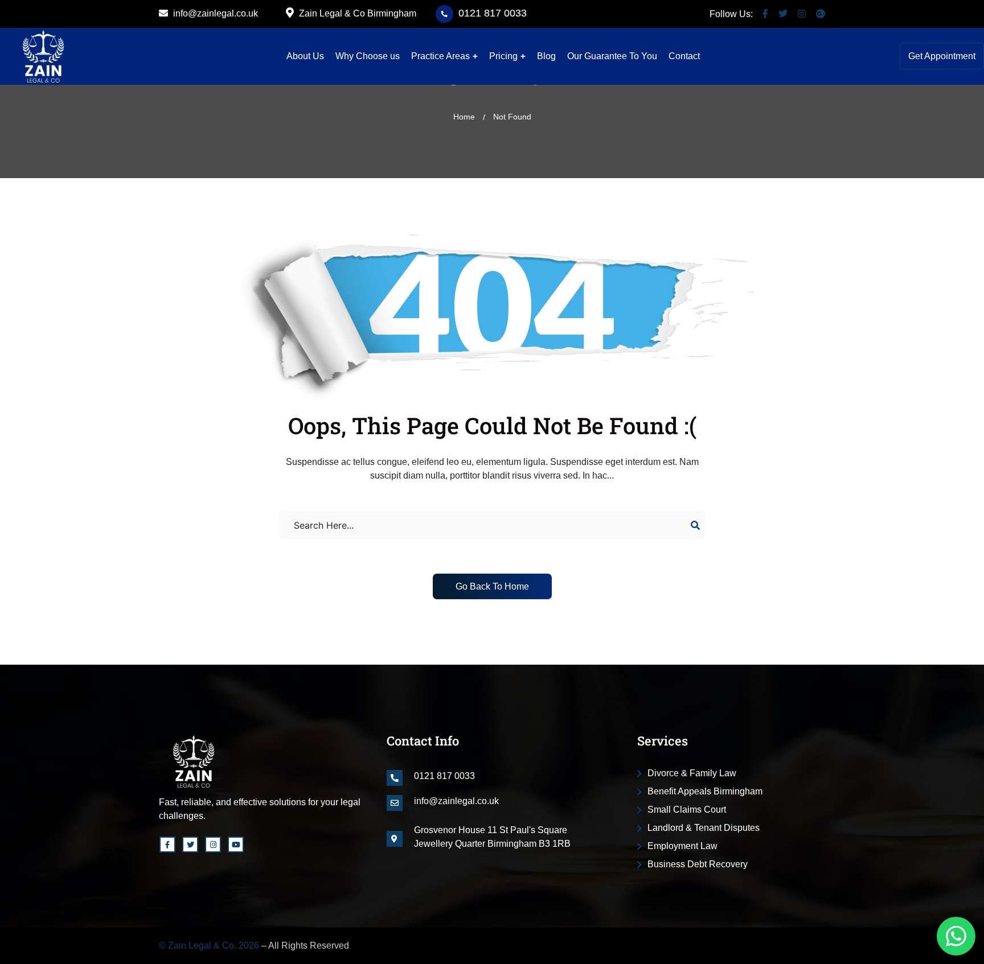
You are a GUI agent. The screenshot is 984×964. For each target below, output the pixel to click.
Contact (684, 56)
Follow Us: (731, 14)
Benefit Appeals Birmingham (704, 791)
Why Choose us (367, 56)
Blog (546, 56)
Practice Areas (440, 56)
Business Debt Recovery (697, 864)
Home (464, 116)
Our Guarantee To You (612, 56)
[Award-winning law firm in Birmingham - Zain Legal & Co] (43, 56)
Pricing (503, 56)
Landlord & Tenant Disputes (703, 828)
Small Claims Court (686, 809)
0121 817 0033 (492, 13)
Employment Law (682, 846)
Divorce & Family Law (691, 773)
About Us (305, 56)
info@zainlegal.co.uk (214, 13)
